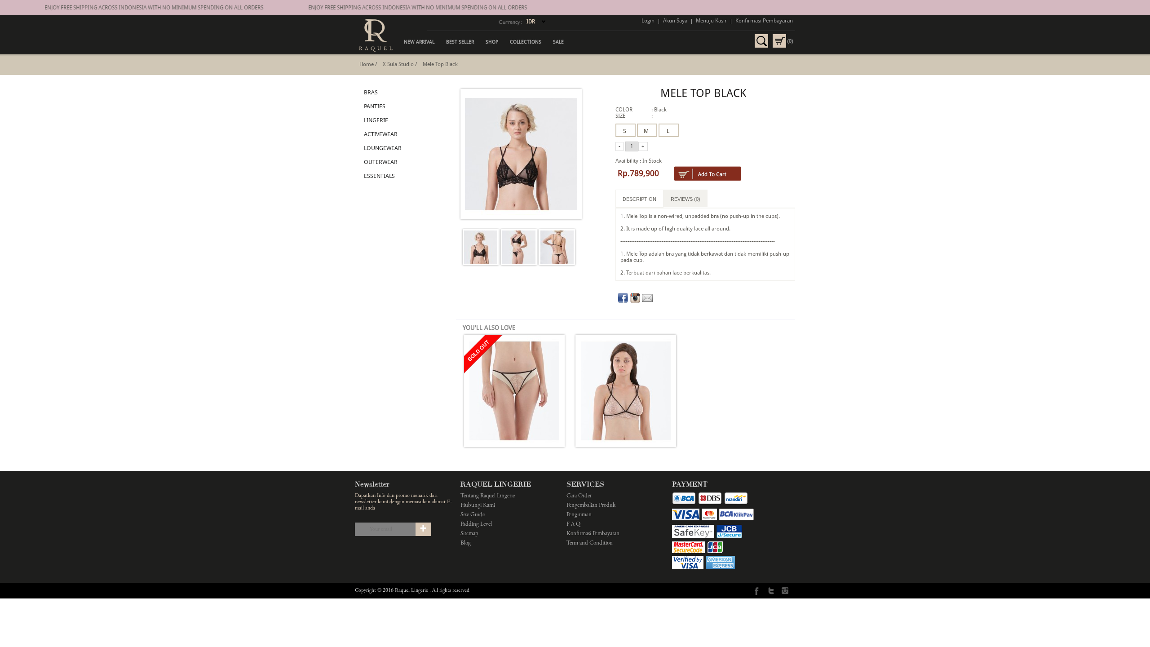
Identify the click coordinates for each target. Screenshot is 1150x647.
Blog (465, 543)
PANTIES (374, 106)
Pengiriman (579, 515)
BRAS (371, 92)
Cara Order (579, 496)
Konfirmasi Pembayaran (764, 21)
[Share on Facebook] (623, 301)
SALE (558, 42)
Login (648, 21)
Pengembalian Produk (590, 506)
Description (639, 199)
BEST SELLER (460, 42)
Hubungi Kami (477, 506)
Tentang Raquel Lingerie (487, 496)
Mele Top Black (440, 64)
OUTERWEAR (381, 162)
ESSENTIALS (379, 176)
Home (366, 64)
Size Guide (472, 515)
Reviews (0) (685, 199)
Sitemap (469, 534)
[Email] (647, 301)
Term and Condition (589, 543)
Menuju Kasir (711, 21)
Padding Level (476, 524)
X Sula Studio (398, 64)
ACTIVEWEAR (381, 134)
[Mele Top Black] (481, 247)
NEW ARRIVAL (419, 42)
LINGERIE (376, 120)
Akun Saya (675, 21)
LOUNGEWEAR (383, 148)
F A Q (573, 524)
